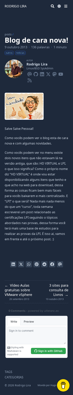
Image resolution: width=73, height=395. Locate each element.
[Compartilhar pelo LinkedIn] (13, 264)
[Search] (52, 6)
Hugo (53, 385)
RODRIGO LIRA (15, 6)
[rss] (29, 79)
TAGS (8, 372)
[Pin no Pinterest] (36, 264)
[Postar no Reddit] (44, 264)
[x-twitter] (48, 73)
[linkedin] (42, 73)
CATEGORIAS (14, 377)
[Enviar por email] (60, 264)
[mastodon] (54, 73)
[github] (36, 73)
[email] (29, 73)
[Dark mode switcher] (59, 6)
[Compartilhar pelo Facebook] (52, 264)
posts (8, 34)
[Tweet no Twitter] (21, 264)
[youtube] (61, 73)
